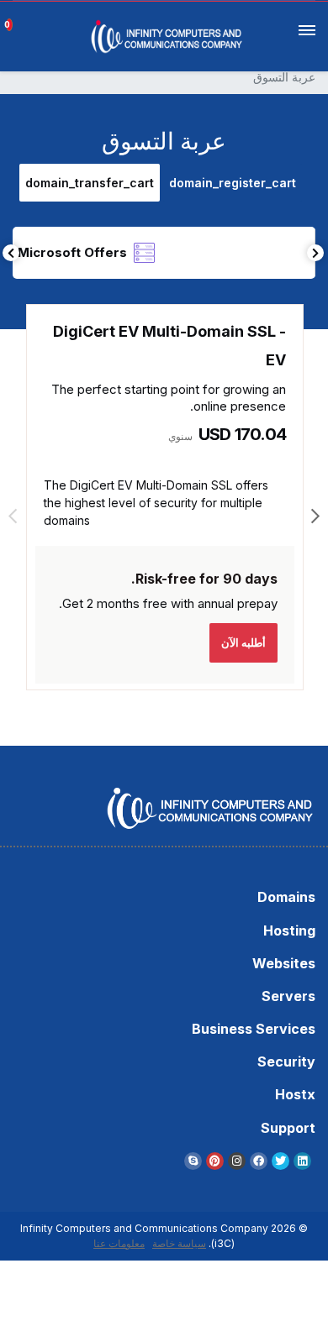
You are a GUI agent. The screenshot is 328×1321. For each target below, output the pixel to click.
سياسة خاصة (179, 1243)
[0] (16, 18)
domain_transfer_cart (89, 183)
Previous (11, 252)
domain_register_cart (232, 183)
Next (315, 252)
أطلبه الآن (243, 642)
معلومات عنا (119, 1243)
